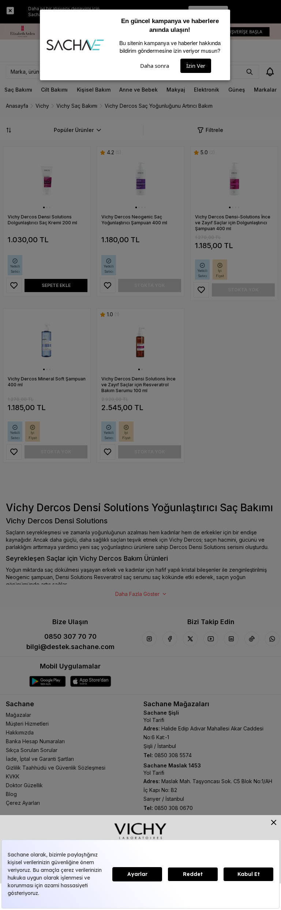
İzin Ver (195, 65)
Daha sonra (154, 65)
